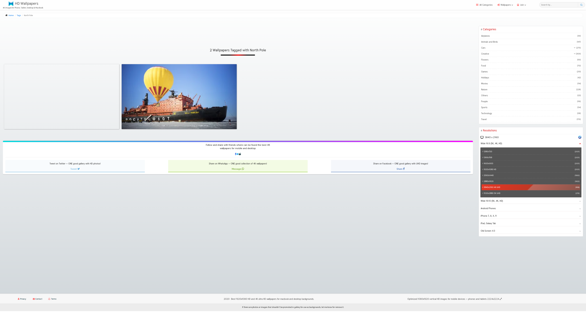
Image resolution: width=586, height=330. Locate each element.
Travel (531, 119)
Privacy (23, 299)
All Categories (486, 5)
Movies (531, 83)
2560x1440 (531, 175)
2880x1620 (531, 181)
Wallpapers (506, 5)
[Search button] (581, 4)
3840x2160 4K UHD (531, 187)
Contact (38, 299)
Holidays (531, 77)
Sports (531, 107)
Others (531, 95)
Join (522, 5)
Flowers (531, 59)
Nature (531, 89)
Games (531, 71)
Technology (531, 113)
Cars (531, 47)
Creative (531, 53)
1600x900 (531, 163)
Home (11, 15)
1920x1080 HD (531, 169)
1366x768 (531, 157)
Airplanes (531, 36)
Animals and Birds (531, 41)
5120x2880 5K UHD (531, 193)
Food (531, 65)
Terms (53, 299)
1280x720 (531, 151)
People (531, 101)
